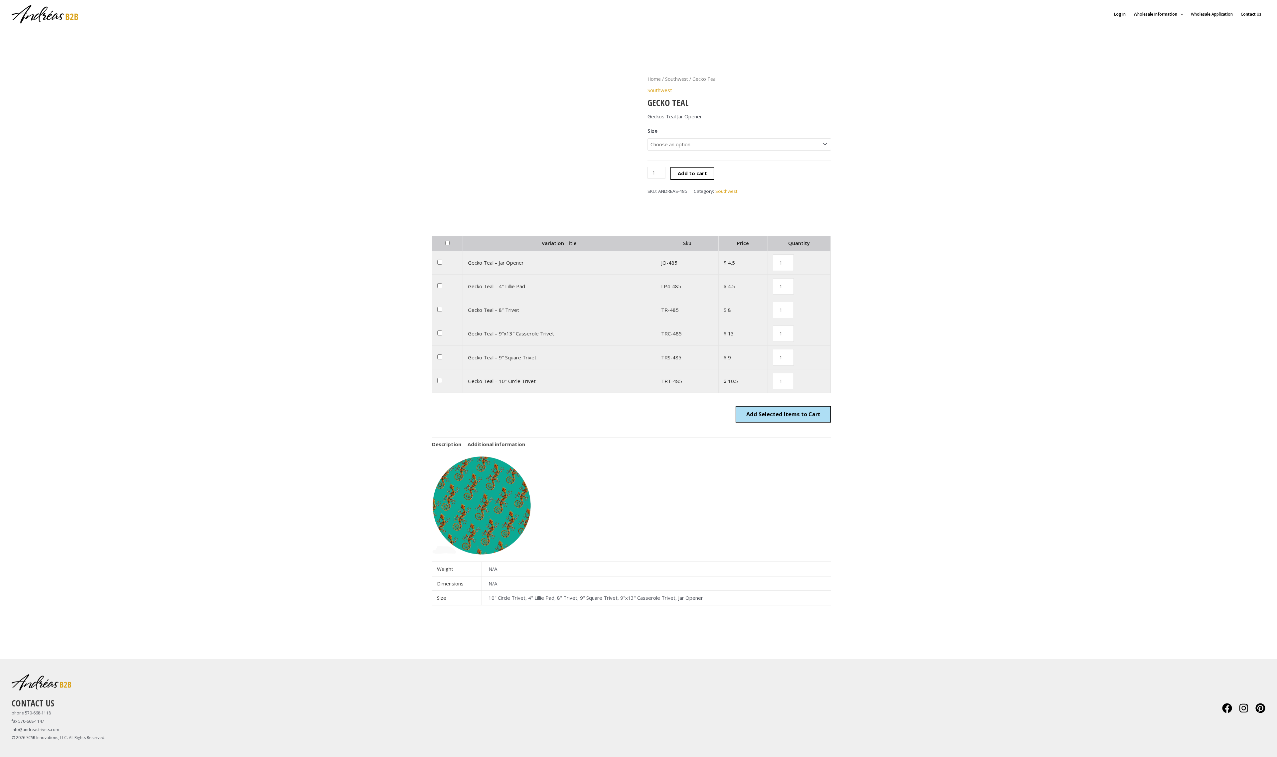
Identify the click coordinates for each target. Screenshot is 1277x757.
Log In (1120, 14)
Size (652, 130)
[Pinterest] (1260, 708)
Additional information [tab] (496, 444)
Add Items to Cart (783, 414)
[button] (1180, 14)
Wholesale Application (1212, 14)
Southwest (676, 79)
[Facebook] (1227, 708)
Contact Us (1251, 14)
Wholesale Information (1155, 14)
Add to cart (692, 173)
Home (654, 79)
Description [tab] (446, 444)
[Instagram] (1244, 708)
